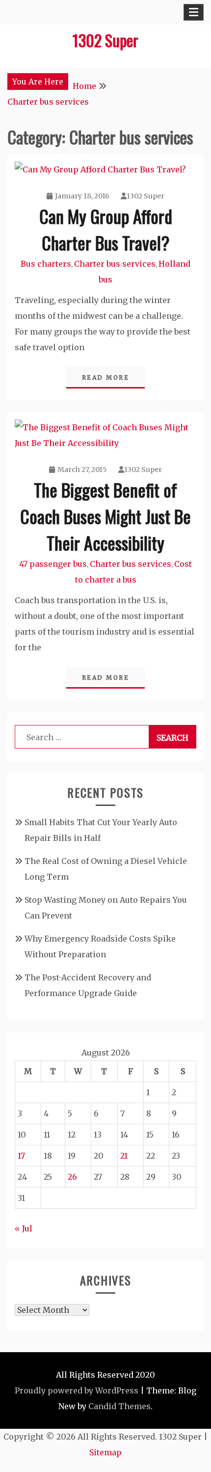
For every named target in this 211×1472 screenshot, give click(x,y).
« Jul (23, 1228)
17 (21, 1156)
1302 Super (105, 40)
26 (72, 1177)
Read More (106, 377)
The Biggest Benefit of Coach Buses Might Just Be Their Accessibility (105, 515)
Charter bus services (115, 264)
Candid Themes (119, 1406)
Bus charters (46, 264)
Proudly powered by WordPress (76, 1390)
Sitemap (105, 1452)
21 (124, 1156)
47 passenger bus (53, 564)
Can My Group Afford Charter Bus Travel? (105, 229)
